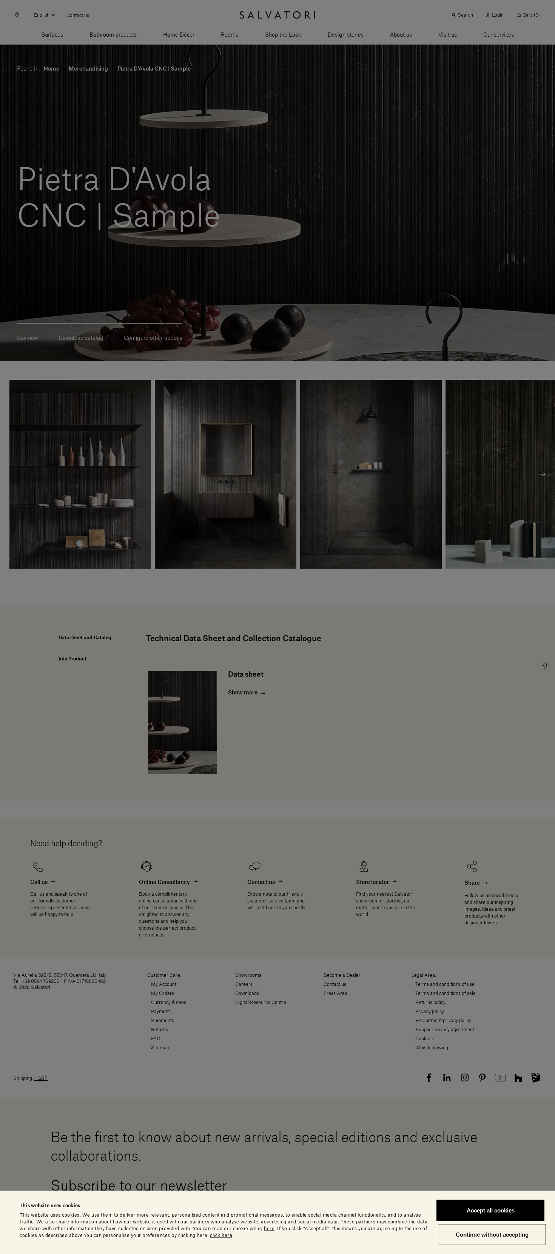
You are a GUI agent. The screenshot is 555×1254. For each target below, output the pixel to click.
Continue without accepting (492, 1234)
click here (221, 1235)
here (269, 1228)
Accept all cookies (491, 1210)
